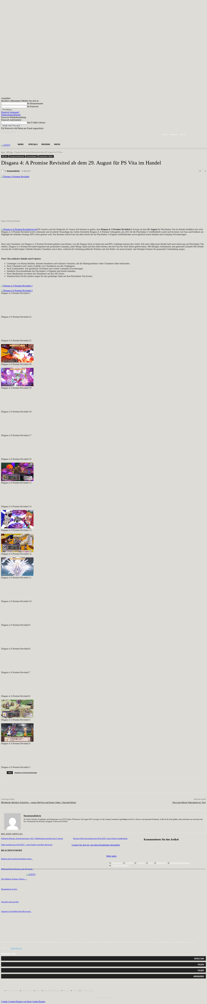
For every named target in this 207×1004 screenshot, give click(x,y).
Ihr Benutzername (35, 103)
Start (3, 152)
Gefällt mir (199, 958)
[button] (60, 137)
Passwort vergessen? (10, 112)
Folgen (201, 964)
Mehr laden (111, 856)
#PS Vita (9, 152)
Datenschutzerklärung (11, 115)
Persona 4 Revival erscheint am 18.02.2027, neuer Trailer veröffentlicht (100, 838)
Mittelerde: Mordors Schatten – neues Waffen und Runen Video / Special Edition (38, 802)
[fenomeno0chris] (3, 170)
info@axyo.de (16, 948)
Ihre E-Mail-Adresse (36, 122)
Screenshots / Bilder (46, 156)
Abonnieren (198, 976)
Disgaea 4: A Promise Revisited (26, 772)
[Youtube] (204, 134)
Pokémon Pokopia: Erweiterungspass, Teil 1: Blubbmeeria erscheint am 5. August (32, 838)
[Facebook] (192, 134)
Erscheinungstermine (17, 156)
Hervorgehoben (31, 156)
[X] (200, 134)
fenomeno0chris (13, 171)
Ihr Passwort (32, 106)
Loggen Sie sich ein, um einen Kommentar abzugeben (96, 845)
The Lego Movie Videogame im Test (189, 802)
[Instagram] (196, 134)
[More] (84, 785)
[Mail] (35, 826)
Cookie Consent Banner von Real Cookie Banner (23, 1001)
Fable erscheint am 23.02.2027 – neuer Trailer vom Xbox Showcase (26, 845)
